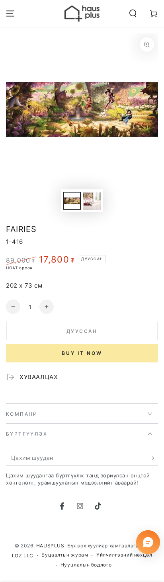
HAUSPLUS (50, 546)
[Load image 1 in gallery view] (72, 201)
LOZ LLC (22, 556)
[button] (133, 13)
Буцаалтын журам (64, 555)
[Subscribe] (153, 458)
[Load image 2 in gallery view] (92, 201)
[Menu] (10, 13)
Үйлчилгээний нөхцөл (124, 555)
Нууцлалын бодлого (86, 565)
